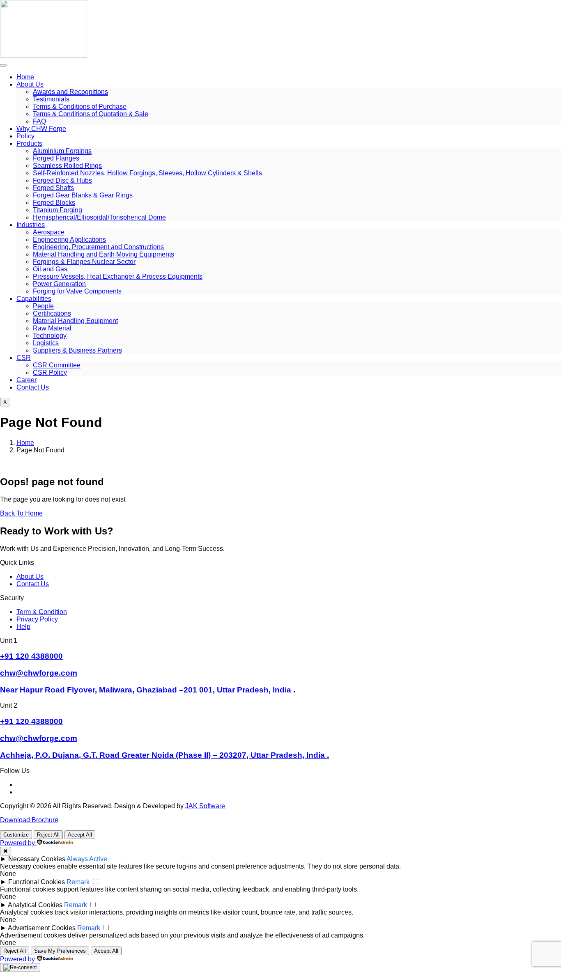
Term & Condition (41, 611)
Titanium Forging (57, 209)
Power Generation (59, 283)
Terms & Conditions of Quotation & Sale (90, 113)
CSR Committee (56, 365)
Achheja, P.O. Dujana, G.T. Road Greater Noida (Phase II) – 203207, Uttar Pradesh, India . (164, 755)
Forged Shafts (53, 187)
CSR (23, 357)
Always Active (87, 858)
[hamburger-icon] (3, 65)
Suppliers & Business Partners (77, 350)
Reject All (48, 835)
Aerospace (48, 232)
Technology (50, 335)
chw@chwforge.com (38, 673)
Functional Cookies (36, 881)
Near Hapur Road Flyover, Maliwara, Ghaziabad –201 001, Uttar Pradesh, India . (147, 689)
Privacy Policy (37, 619)
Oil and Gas (50, 269)
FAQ (39, 121)
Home (25, 76)
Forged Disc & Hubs (62, 180)
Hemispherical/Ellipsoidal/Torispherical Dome (99, 217)
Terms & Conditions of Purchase (79, 106)
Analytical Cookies (35, 904)
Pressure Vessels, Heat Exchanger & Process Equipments (117, 276)
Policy (25, 136)
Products (29, 143)
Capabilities (33, 298)
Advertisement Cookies (42, 927)
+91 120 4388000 (31, 656)
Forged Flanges (56, 158)
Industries (30, 224)
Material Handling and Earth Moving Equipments (103, 254)
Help (23, 626)
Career (26, 379)
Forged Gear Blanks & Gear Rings (83, 195)
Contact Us (32, 387)
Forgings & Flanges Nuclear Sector (84, 261)
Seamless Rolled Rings (67, 165)
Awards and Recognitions (70, 91)
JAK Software (205, 805)
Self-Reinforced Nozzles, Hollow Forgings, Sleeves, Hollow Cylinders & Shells (147, 173)
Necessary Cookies (36, 858)
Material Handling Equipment (75, 320)
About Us (30, 84)
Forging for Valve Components (77, 291)
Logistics (46, 342)
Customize (16, 835)
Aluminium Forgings (62, 150)
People (43, 306)
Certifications (52, 313)
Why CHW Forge (41, 128)
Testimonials (51, 99)
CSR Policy (50, 372)
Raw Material (52, 328)
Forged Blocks (54, 202)
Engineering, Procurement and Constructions (98, 246)
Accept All (80, 835)
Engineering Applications (69, 239)
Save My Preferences (60, 951)
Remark (78, 881)
